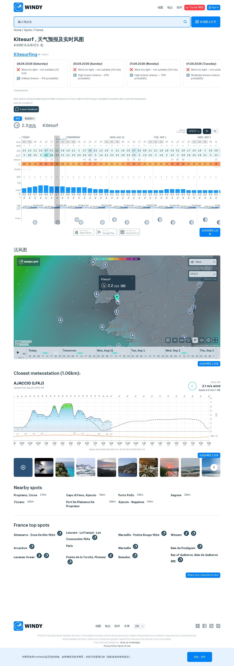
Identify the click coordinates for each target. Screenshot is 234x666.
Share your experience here (203, 575)
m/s (32, 125)
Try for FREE (196, 7)
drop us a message (130, 643)
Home (17, 30)
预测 (17, 118)
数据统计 (30, 118)
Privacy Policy (110, 646)
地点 (170, 7)
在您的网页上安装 (210, 232)
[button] (42, 45)
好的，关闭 (199, 657)
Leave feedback (29, 109)
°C (19, 164)
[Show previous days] (23, 353)
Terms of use (124, 646)
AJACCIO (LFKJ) (29, 383)
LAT (19, 208)
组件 (179, 7)
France (38, 30)
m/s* (18, 155)
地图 (160, 7)
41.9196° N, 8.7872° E (26, 45)
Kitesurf (50, 125)
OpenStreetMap (202, 345)
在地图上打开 (208, 22)
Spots (28, 30)
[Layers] (168, 340)
